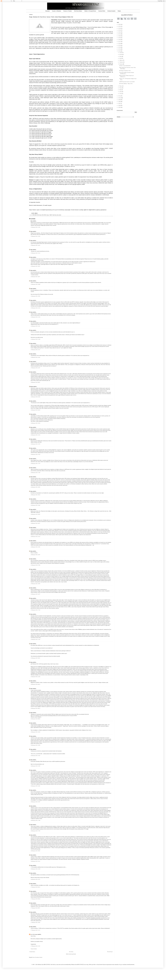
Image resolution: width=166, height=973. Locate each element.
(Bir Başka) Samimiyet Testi (125, 70)
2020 (119, 35)
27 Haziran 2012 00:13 (35, 887)
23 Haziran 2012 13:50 (35, 236)
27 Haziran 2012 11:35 (35, 946)
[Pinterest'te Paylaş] (37, 213)
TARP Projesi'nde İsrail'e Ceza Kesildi (127, 81)
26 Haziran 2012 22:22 (35, 861)
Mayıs (120, 85)
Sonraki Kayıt (32, 951)
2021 (119, 33)
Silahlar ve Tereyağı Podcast (90, 11)
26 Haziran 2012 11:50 (35, 755)
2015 (119, 45)
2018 (119, 39)
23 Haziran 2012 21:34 (35, 317)
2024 (119, 28)
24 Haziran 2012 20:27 (35, 523)
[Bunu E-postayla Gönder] (32, 213)
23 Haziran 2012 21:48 (35, 339)
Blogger (120, 964)
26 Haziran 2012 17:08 (35, 820)
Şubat (120, 91)
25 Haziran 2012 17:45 (35, 639)
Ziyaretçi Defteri (101, 11)
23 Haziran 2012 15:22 (35, 253)
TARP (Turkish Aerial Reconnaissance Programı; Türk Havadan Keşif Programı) (77, 85)
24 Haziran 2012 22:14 (35, 536)
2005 (119, 107)
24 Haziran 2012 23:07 (35, 554)
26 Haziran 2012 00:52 (35, 684)
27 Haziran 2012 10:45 (35, 922)
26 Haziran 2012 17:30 (35, 830)
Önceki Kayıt (110, 951)
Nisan (120, 87)
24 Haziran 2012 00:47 (35, 382)
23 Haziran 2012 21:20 (35, 307)
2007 (119, 103)
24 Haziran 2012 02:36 (35, 396)
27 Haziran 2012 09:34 (35, 898)
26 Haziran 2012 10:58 (35, 745)
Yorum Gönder (34, 948)
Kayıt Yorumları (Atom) (37, 957)
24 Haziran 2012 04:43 (35, 410)
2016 (119, 43)
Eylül (120, 58)
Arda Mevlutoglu (34, 934)
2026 (119, 24)
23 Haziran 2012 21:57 (35, 349)
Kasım (120, 54)
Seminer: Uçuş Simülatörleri (125, 65)
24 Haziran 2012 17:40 (35, 472)
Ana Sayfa (71, 951)
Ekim (120, 56)
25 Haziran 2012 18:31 (35, 658)
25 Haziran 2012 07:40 (35, 565)
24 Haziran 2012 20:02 (35, 514)
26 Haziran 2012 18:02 (35, 850)
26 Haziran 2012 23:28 (35, 868)
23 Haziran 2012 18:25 (35, 266)
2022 (119, 32)
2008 (119, 101)
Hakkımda (47, 11)
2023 (119, 30)
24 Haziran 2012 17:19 (35, 463)
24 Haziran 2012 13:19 (35, 444)
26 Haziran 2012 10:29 (35, 732)
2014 (119, 47)
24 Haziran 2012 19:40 (35, 505)
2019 (119, 37)
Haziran (121, 64)
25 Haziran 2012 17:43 (35, 610)
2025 (119, 26)
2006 (119, 105)
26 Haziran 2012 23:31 (35, 879)
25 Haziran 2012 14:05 (35, 583)
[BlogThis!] (33, 213)
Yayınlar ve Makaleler (56, 11)
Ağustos (121, 60)
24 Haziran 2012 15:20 (35, 454)
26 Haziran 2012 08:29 (35, 718)
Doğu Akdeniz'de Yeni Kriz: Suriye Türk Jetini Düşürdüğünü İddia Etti (51, 17)
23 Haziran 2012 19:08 (35, 284)
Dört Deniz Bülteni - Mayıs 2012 (126, 83)
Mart (120, 89)
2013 (119, 49)
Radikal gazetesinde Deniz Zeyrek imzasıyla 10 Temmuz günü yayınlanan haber (78, 19)
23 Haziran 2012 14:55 (35, 245)
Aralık (120, 52)
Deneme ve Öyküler (67, 11)
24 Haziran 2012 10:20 (35, 423)
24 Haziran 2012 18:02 (35, 487)
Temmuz (121, 62)
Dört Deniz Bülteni (78, 11)
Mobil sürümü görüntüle (71, 954)
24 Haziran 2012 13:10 (35, 434)
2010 (119, 97)
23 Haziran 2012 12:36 (35, 227)
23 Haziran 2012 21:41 (35, 326)
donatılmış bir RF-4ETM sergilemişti (64, 81)
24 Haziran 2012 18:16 (35, 494)
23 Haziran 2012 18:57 (35, 276)
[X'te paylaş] (34, 213)
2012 (119, 51)
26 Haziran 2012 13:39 (35, 766)
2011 (119, 95)
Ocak (120, 93)
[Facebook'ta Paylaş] (35, 213)
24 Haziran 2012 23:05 (35, 546)
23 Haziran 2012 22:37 (35, 367)
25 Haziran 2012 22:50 (35, 676)
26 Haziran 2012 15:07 (35, 801)
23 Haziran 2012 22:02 (35, 357)
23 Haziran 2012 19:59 (35, 296)
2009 (119, 99)
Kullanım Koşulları (111, 11)
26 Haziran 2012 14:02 (35, 785)
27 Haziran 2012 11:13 (35, 930)
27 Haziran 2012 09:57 (35, 907)
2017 (119, 41)
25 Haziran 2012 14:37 (35, 594)
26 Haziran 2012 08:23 (35, 708)
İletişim (119, 11)
